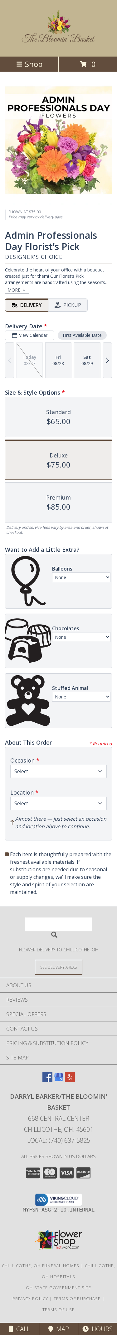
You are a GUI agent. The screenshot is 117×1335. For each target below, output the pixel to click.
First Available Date (82, 335)
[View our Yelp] (70, 1080)
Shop (33, 64)
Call (21, 1329)
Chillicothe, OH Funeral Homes (41, 1265)
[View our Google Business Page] (59, 1080)
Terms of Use (58, 1309)
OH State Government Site (58, 1287)
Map (61, 1329)
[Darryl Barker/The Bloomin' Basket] (58, 41)
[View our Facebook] (47, 1080)
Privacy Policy (30, 1298)
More (13, 290)
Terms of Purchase (77, 1298)
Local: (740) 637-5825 (58, 1140)
